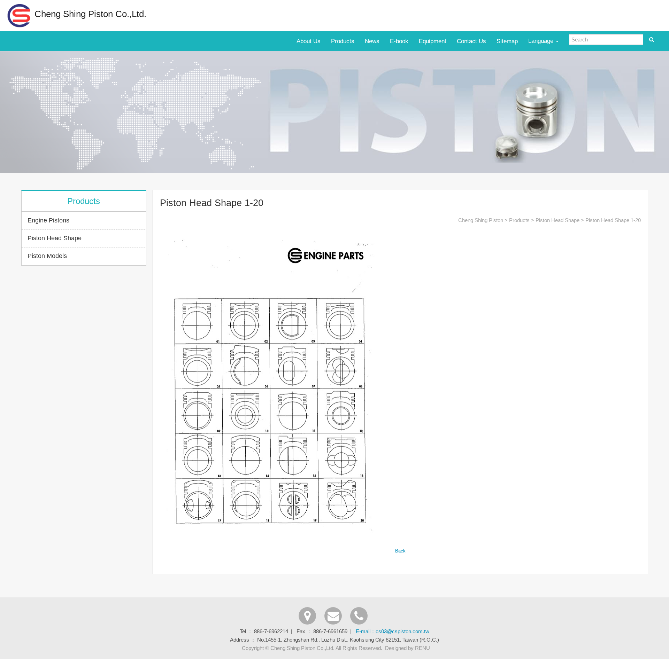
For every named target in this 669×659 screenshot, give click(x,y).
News (372, 41)
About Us (309, 41)
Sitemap (507, 41)
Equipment (432, 41)
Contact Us (471, 41)
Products (342, 41)
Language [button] (541, 41)
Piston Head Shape (55, 238)
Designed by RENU (407, 648)
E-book (399, 41)
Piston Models (47, 255)
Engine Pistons (48, 220)
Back (400, 551)
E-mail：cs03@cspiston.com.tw (392, 631)
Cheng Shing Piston (480, 220)
